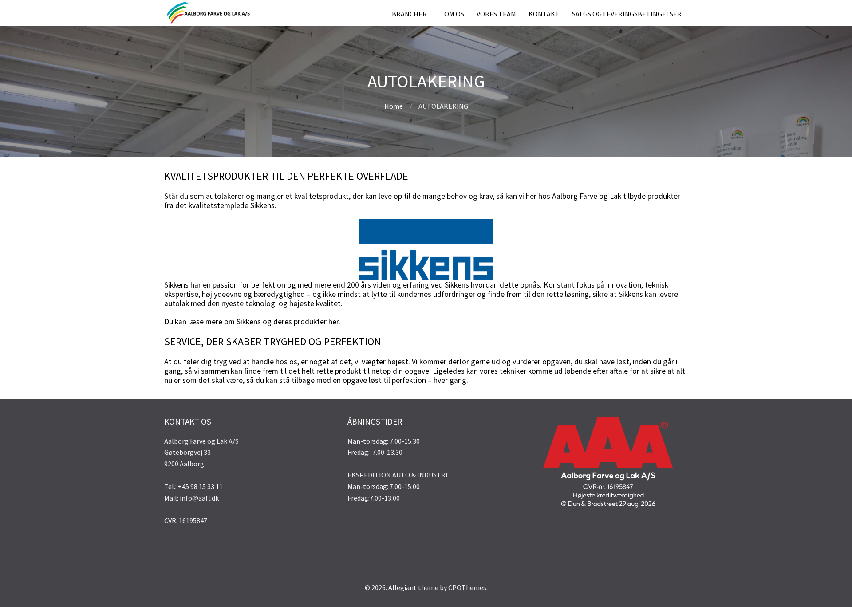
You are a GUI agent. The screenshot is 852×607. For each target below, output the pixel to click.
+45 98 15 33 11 (200, 486)
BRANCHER (409, 13)
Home (393, 106)
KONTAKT (544, 13)
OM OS (454, 13)
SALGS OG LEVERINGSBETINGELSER (627, 13)
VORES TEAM (496, 13)
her (333, 322)
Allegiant (402, 587)
